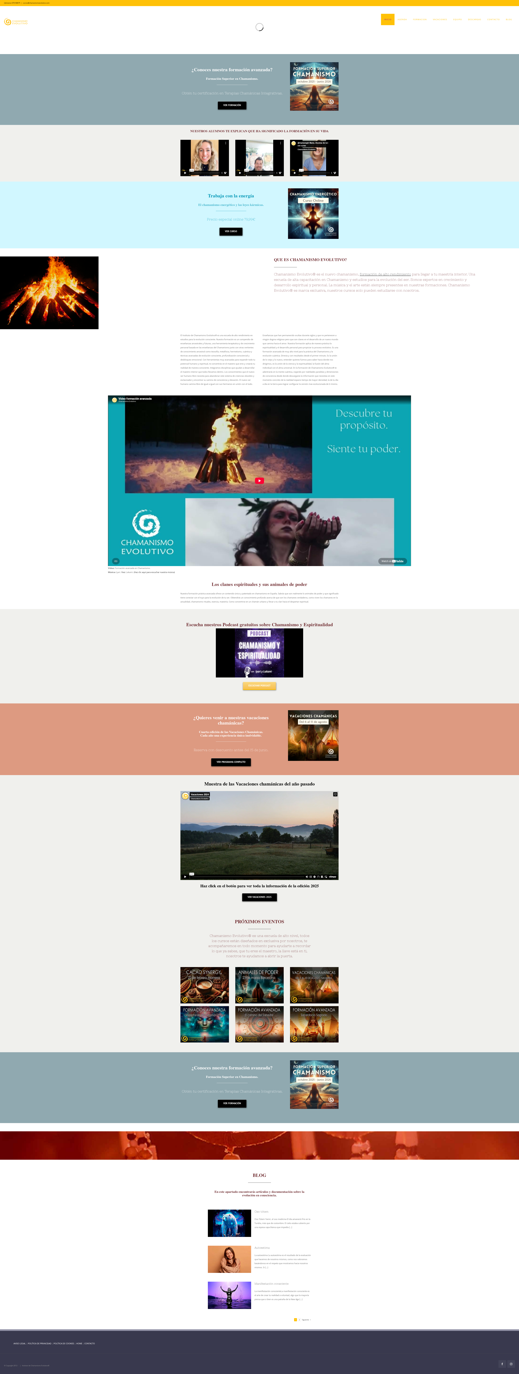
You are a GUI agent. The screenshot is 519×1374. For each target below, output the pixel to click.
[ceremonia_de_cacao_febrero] (204, 968)
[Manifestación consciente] (229, 1295)
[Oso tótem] (229, 1223)
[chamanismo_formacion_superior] (314, 63)
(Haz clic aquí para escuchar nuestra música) (154, 572)
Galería (234, 1223)
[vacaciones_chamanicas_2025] (314, 968)
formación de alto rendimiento (385, 274)
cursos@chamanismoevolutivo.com (36, 3)
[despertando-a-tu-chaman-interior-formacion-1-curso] (204, 1007)
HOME (79, 1343)
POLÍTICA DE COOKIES (64, 1343)
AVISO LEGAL (20, 1343)
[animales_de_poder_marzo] (259, 968)
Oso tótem (224, 1223)
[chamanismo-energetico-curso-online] (313, 189)
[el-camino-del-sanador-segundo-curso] (259, 1007)
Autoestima (224, 1259)
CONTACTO (89, 1343)
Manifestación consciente (224, 1295)
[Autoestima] (229, 1259)
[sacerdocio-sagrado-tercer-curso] (314, 1007)
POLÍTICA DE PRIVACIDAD (39, 1343)
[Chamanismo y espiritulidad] (259, 629)
